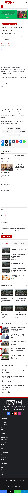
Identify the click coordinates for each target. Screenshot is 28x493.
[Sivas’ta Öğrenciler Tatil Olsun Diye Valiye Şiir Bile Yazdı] (5, 336)
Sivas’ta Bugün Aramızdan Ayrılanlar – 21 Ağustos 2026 (7, 298)
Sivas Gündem (8, 131)
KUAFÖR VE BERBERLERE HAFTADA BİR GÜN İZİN (6, 158)
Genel (9, 21)
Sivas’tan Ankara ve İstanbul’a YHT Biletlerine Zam (15, 7)
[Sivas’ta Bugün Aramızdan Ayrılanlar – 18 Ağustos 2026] (6, 270)
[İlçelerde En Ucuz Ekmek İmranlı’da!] (6, 277)
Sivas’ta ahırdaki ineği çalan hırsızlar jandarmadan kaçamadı (18, 343)
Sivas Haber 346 (7, 36)
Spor (2, 474)
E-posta (3, 215)
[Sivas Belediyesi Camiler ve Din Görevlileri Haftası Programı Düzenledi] (7, 167)
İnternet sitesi (4, 222)
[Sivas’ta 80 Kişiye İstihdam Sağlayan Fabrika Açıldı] (5, 330)
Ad (2, 209)
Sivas (18, 128)
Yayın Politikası (4, 424)
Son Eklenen (5, 243)
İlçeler (14, 24)
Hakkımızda (4, 422)
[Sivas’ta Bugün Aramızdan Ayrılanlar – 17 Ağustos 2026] (21, 308)
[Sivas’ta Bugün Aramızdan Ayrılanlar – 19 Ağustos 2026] (6, 264)
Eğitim (2, 469)
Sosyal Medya (4, 454)
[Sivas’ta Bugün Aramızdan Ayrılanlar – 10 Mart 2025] (5, 357)
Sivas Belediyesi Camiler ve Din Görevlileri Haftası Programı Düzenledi (6, 174)
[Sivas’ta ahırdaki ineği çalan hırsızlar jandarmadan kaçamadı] (5, 343)
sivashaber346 (20, 131)
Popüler (15, 243)
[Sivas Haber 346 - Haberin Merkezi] (10, 2)
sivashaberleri (14, 135)
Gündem (9, 24)
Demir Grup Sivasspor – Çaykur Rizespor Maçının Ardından (21, 166)
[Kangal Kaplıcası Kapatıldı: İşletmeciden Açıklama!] (5, 351)
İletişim (2, 444)
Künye (2, 429)
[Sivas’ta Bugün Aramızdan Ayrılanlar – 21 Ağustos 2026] (6, 250)
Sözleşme (3, 457)
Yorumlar (23, 243)
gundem (10, 128)
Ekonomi (3, 472)
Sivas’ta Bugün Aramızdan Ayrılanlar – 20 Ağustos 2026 (18, 256)
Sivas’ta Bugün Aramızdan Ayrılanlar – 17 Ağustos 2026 (20, 314)
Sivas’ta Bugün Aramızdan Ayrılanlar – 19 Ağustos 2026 (7, 314)
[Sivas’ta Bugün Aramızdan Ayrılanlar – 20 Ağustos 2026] (6, 257)
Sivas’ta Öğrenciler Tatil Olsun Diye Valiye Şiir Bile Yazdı (17, 336)
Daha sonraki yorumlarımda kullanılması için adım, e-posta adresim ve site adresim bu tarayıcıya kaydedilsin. (14, 231)
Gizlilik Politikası (5, 427)
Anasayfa (4, 21)
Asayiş (2, 467)
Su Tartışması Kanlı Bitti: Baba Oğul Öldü (20, 156)
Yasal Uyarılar (4, 442)
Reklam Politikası (5, 439)
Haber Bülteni (4, 452)
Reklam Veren (4, 437)
